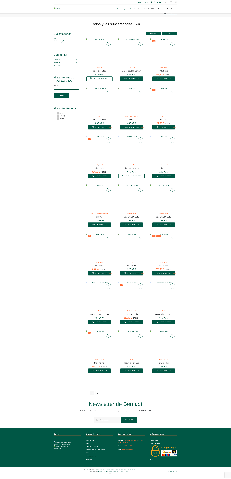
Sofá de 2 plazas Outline (99, 314)
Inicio (161, 13)
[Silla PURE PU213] (131, 149)
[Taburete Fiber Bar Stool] (163, 295)
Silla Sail (163, 168)
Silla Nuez (131, 120)
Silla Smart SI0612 (163, 217)
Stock (166, 67)
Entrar (139, 2)
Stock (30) (57, 65)
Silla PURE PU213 (131, 168)
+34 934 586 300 (128, 446)
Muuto (99, 116)
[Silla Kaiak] (163, 52)
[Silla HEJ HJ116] (99, 52)
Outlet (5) (57, 62)
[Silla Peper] (99, 149)
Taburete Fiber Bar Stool (163, 314)
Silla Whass (131, 266)
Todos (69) (57, 38)
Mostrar (169, 33)
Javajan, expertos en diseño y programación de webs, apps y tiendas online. (115, 469)
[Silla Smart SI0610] (131, 198)
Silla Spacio (99, 266)
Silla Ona (163, 120)
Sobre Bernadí (163, 9)
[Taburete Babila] (131, 295)
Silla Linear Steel (99, 120)
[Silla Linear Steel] (99, 100)
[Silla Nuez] (131, 100)
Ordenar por (153, 33)
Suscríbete (129, 420)
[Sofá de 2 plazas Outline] (99, 295)
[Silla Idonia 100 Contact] (131, 52)
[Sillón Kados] (163, 246)
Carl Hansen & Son (102, 213)
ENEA (161, 67)
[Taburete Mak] (99, 344)
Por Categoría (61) (59, 41)
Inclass (166, 359)
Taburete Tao (163, 363)
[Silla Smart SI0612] (163, 198)
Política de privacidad (92, 453)
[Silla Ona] (163, 100)
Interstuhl (99, 67)
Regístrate (145, 2)
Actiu (129, 67)
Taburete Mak (99, 363)
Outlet (146, 9)
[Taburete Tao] (163, 344)
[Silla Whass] (131, 246)
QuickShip (62, 116)
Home (140, 9)
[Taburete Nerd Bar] (131, 344)
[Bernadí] (61, 8)
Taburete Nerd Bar (131, 363)
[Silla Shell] (99, 198)
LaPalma (101, 359)
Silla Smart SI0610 (131, 217)
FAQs (153, 9)
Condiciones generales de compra (95, 449)
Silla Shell (99, 217)
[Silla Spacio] (99, 246)
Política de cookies (91, 456)
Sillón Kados (163, 266)
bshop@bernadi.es (127, 449)
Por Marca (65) (58, 43)
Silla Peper (99, 168)
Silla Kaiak (163, 71)
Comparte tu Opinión (92, 446)
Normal (61, 118)
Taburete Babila (131, 314)
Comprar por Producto (125, 9)
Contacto (174, 9)
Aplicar (61, 95)
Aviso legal (89, 459)
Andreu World (129, 116)
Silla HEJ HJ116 (99, 71)
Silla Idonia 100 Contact (131, 71)
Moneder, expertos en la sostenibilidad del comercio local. (113, 471)
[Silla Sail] (163, 149)
